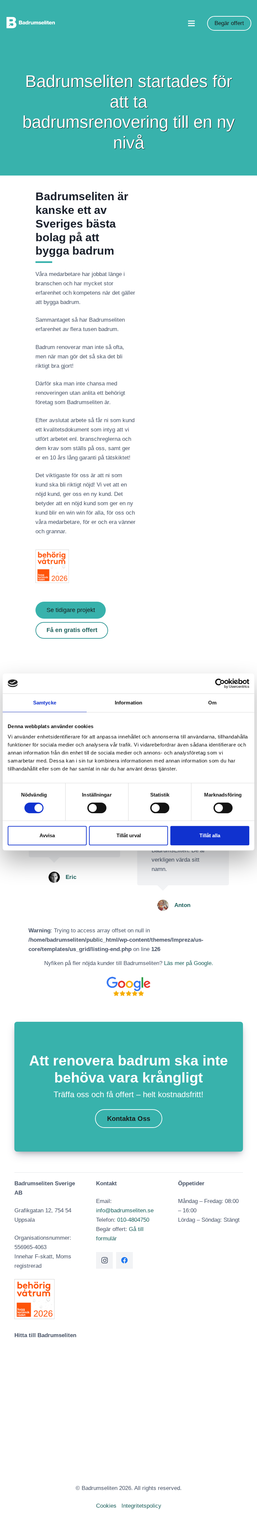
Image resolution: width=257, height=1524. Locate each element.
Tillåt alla (209, 835)
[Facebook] (124, 1260)
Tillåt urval (128, 835)
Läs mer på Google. (188, 963)
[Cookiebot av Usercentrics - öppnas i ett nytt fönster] (220, 683)
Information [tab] (128, 702)
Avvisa (47, 835)
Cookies (106, 1506)
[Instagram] (104, 1260)
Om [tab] (212, 702)
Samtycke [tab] (44, 702)
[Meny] (191, 23)
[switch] (96, 808)
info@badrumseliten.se (125, 1210)
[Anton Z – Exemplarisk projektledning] (54, 905)
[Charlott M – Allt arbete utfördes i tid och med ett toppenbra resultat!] (162, 858)
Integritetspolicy (141, 1506)
